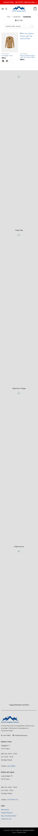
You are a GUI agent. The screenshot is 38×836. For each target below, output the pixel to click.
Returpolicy (5, 810)
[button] (3, 8)
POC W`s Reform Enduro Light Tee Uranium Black (27, 56)
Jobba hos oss (6, 819)
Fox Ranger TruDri (7, 55)
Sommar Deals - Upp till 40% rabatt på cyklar (19, 2)
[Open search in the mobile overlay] (6, 9)
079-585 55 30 (12, 800)
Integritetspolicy (7, 813)
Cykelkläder (16, 17)
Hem (8, 17)
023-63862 (11, 766)
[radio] (3, 60)
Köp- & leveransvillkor (9, 816)
